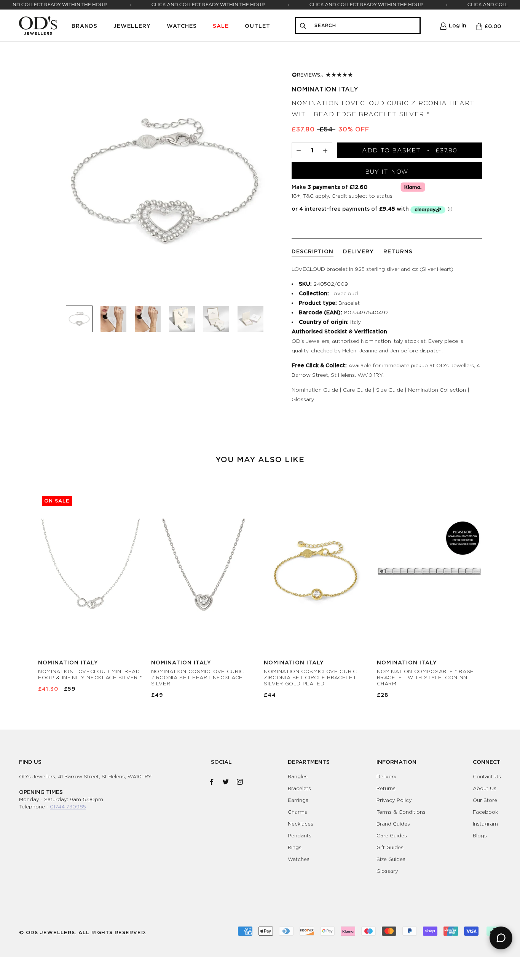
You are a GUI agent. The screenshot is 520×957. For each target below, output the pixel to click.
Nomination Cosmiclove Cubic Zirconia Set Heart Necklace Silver (197, 677)
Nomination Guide (315, 389)
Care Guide (357, 389)
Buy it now (386, 171)
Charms (297, 812)
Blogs (480, 835)
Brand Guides (393, 823)
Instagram (485, 823)
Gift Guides (390, 847)
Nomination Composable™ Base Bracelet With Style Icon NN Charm (425, 677)
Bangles (298, 776)
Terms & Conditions (401, 812)
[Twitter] (226, 780)
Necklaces (300, 823)
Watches (182, 26)
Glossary (303, 399)
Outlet (257, 26)
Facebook (485, 812)
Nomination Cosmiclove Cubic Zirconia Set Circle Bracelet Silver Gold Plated (310, 677)
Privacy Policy (394, 800)
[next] (496, 587)
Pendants (299, 835)
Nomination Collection (437, 389)
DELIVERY (358, 251)
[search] (365, 25)
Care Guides (391, 835)
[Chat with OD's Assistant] (501, 938)
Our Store (485, 800)
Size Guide (389, 389)
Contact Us (487, 776)
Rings (294, 847)
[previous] (23, 587)
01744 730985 (68, 806)
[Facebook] (212, 780)
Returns (386, 788)
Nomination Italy (325, 89)
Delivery (386, 776)
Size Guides (390, 859)
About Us (484, 788)
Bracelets (299, 788)
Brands (84, 26)
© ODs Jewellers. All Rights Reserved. (83, 932)
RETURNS (398, 251)
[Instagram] (240, 780)
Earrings (298, 800)
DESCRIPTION (312, 251)
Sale (221, 26)
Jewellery (132, 26)
